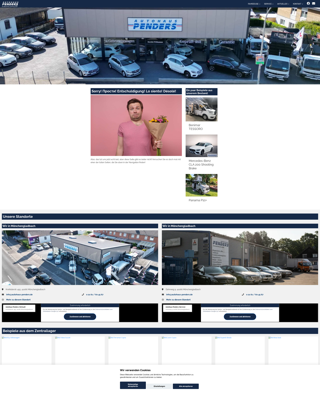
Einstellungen (159, 386)
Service (268, 4)
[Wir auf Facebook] (308, 3)
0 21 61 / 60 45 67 (94, 294)
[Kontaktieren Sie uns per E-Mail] (313, 3)
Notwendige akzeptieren (133, 385)
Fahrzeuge (253, 4)
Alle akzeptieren (186, 386)
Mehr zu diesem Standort (18, 300)
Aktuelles (282, 4)
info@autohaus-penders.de (19, 294)
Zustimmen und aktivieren (80, 317)
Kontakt (297, 4)
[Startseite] (10, 4)
